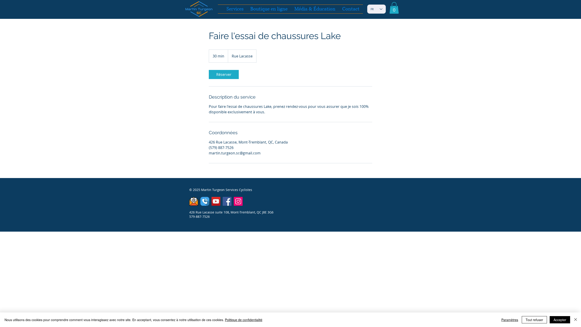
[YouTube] (216, 201)
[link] (224, 74)
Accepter (560, 319)
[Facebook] (227, 201)
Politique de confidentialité (243, 319)
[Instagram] (238, 201)
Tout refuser (534, 319)
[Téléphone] (204, 201)
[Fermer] (575, 319)
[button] (394, 8)
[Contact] (193, 201)
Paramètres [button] (509, 319)
